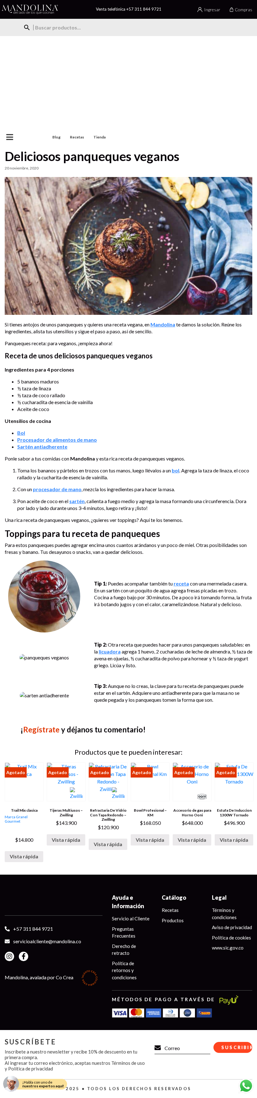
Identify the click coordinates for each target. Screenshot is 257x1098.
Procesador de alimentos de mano (57, 440)
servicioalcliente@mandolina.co (47, 941)
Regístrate (41, 729)
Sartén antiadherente (42, 447)
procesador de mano (57, 489)
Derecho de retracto (124, 949)
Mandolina (162, 324)
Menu (21, 137)
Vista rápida (24, 856)
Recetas (77, 137)
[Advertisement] (128, 83)
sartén (77, 501)
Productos (173, 920)
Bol (21, 433)
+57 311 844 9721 (143, 9)
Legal (219, 897)
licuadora (110, 651)
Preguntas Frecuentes (123, 932)
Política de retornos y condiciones (124, 970)
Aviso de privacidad (232, 927)
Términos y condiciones (224, 913)
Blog (56, 137)
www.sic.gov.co (228, 947)
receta (181, 583)
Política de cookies (231, 937)
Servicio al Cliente (130, 918)
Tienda (99, 137)
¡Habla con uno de (43, 1084)
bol (175, 470)
